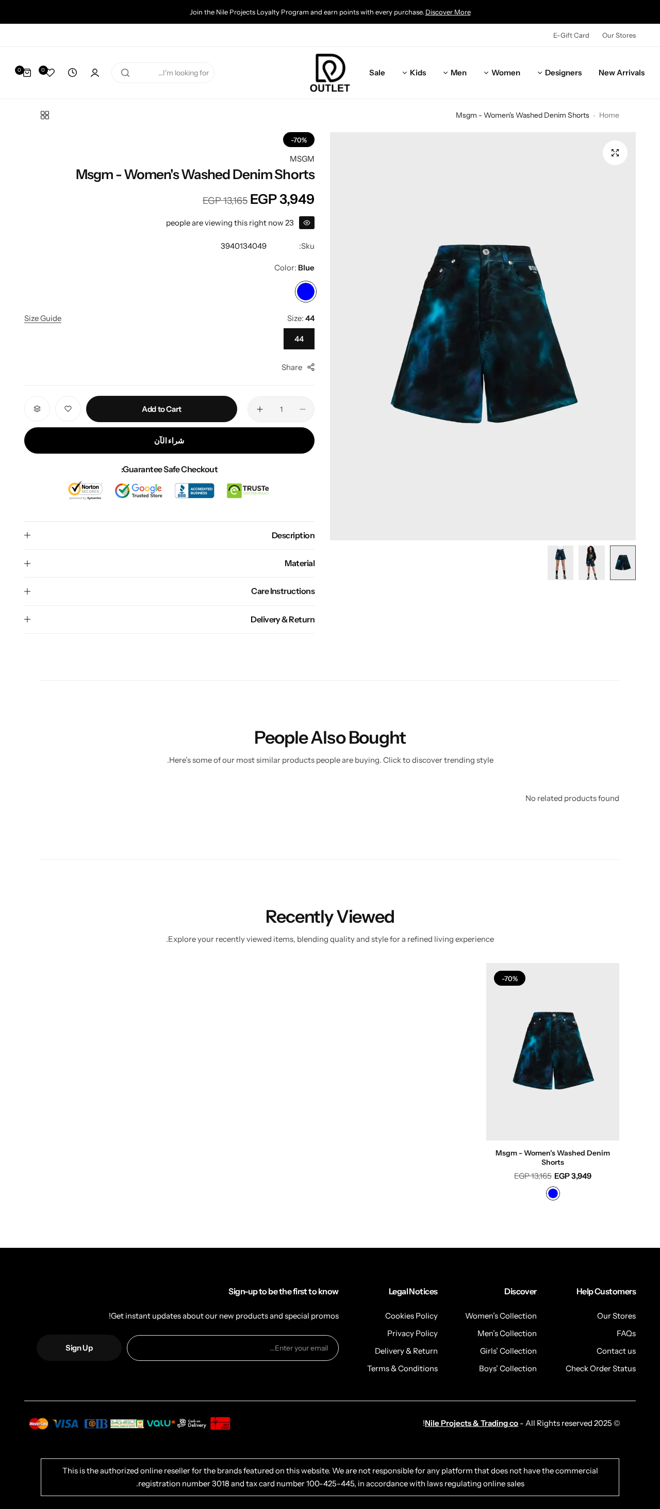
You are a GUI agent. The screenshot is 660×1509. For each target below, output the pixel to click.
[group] (483, 336)
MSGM (302, 159)
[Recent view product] (72, 72)
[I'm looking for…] (125, 72)
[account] (95, 72)
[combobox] (162, 72)
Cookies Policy (411, 1316)
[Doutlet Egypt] (330, 73)
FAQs (626, 1333)
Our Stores (619, 35)
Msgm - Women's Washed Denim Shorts (553, 1157)
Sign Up (78, 1348)
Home (609, 115)
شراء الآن (169, 440)
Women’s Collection (501, 1316)
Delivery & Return (406, 1351)
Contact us (616, 1351)
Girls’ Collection (508, 1351)
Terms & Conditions (402, 1368)
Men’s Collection (507, 1333)
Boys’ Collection (508, 1368)
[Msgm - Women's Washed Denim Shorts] (552, 1052)
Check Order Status (601, 1368)
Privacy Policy (412, 1333)
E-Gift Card (571, 35)
